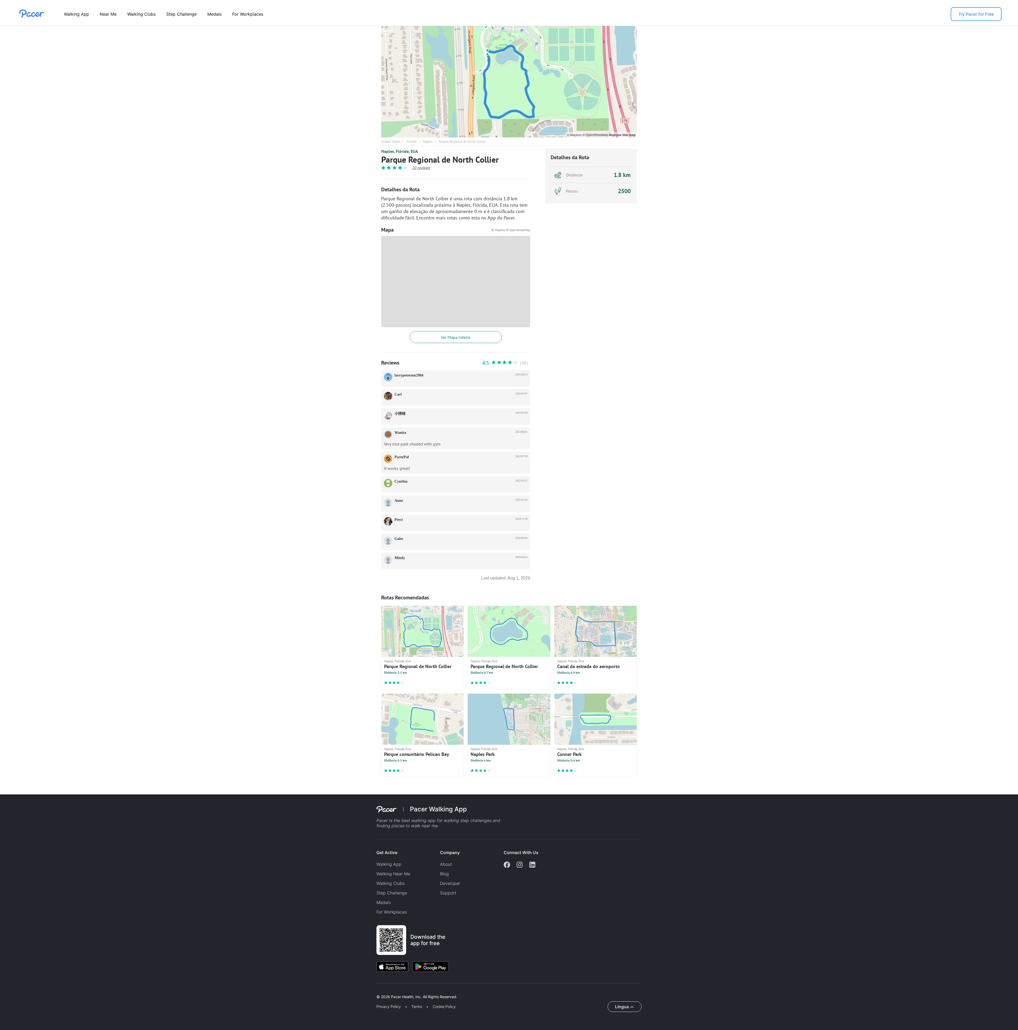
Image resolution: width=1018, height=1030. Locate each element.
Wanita (400, 433)
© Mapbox (574, 134)
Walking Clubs (141, 14)
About (446, 864)
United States (390, 141)
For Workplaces (247, 14)
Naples (428, 141)
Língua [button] (622, 1006)
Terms (416, 1007)
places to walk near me (415, 825)
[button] (92, 991)
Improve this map (622, 134)
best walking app (419, 820)
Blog (444, 873)
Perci (398, 520)
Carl (398, 394)
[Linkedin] (532, 865)
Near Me (108, 14)
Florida (411, 141)
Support (448, 892)
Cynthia (400, 481)
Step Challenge (181, 14)
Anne (398, 501)
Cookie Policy (444, 1007)
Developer (450, 883)
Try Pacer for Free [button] (976, 14)
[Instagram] (519, 865)
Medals (214, 14)
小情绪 (400, 414)
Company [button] (450, 852)
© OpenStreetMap (595, 134)
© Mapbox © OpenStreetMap (511, 230)
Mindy (399, 558)
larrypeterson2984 (408, 375)
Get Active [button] (386, 852)
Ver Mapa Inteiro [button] (456, 337)
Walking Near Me (393, 873)
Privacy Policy (388, 1007)
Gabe (398, 539)
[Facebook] (507, 865)
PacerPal (401, 457)
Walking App (76, 14)
